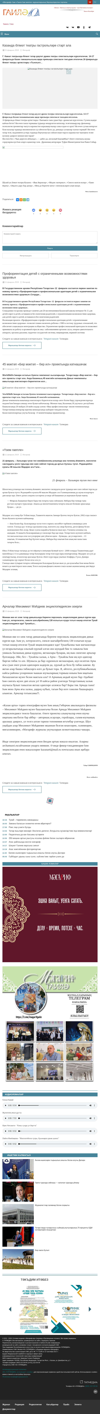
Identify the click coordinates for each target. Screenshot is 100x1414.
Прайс (66, 1404)
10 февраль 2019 (12, 611)
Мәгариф (26, 50)
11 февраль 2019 (12, 50)
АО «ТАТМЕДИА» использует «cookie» (17, 1372)
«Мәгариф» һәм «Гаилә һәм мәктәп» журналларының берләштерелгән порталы (34, 2)
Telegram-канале (51, 339)
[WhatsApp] (24, 199)
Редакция (19, 1404)
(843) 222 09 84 (91, 1386)
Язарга (50, 248)
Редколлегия (35, 1404)
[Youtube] (78, 27)
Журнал (6, 1404)
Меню (6, 34)
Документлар (8, 1409)
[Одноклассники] (21, 199)
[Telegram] (89, 27)
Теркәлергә (74, 256)
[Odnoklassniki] (84, 27)
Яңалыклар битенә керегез (19, 345)
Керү (12, 24)
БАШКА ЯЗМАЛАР (50, 864)
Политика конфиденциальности (15, 1377)
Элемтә (77, 1404)
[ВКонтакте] (17, 199)
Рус (95, 2)
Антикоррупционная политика (14, 1369)
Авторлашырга (25, 256)
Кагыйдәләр (52, 1404)
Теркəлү (6, 24)
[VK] (67, 27)
